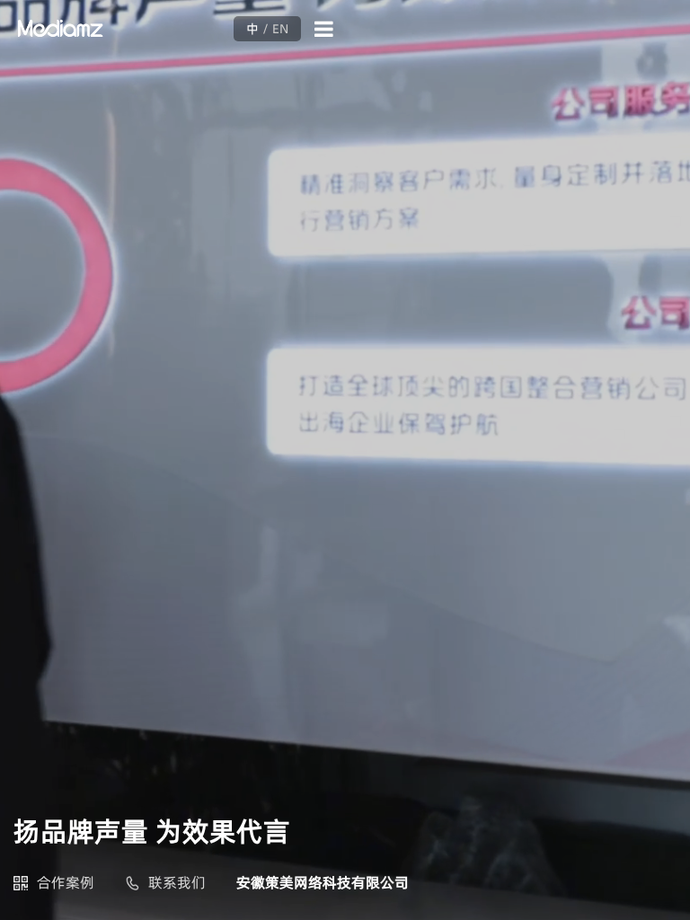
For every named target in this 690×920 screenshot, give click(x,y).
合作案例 (65, 882)
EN (280, 29)
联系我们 (177, 882)
